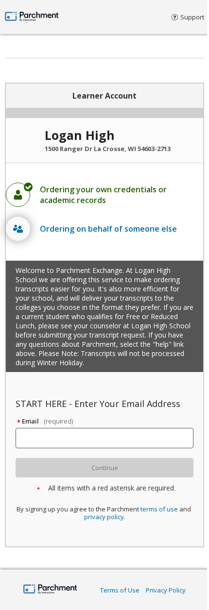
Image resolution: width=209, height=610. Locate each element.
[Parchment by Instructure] (50, 589)
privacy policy (104, 517)
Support (192, 17)
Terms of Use (119, 590)
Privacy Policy (166, 590)
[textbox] (109, 438)
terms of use (159, 509)
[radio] (104, 195)
